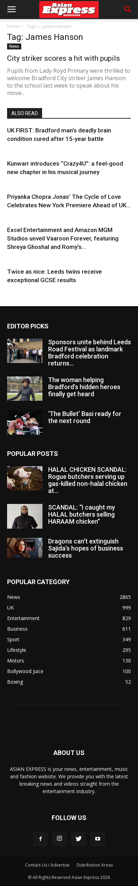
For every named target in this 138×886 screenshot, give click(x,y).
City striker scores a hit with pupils (63, 58)
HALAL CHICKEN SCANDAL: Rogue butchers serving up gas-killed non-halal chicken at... (87, 480)
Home (13, 26)
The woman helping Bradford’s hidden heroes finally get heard (84, 387)
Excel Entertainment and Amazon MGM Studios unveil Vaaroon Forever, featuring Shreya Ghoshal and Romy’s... (63, 238)
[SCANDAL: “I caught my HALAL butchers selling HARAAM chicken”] (24, 516)
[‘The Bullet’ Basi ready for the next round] (24, 422)
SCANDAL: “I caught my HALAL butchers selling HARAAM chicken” (81, 514)
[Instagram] (59, 839)
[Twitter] (78, 839)
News (14, 46)
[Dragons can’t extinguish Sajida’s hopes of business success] (24, 548)
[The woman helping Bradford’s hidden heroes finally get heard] (24, 388)
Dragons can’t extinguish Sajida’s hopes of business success (85, 548)
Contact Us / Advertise (47, 865)
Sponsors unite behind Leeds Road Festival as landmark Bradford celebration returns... (89, 352)
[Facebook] (40, 839)
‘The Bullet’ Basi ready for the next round (84, 417)
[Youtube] (98, 839)
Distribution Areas (94, 865)
